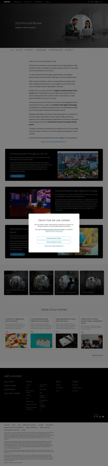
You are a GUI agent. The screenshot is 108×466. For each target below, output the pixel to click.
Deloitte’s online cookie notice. (54, 231)
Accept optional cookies (54, 238)
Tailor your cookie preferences (54, 246)
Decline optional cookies (54, 242)
